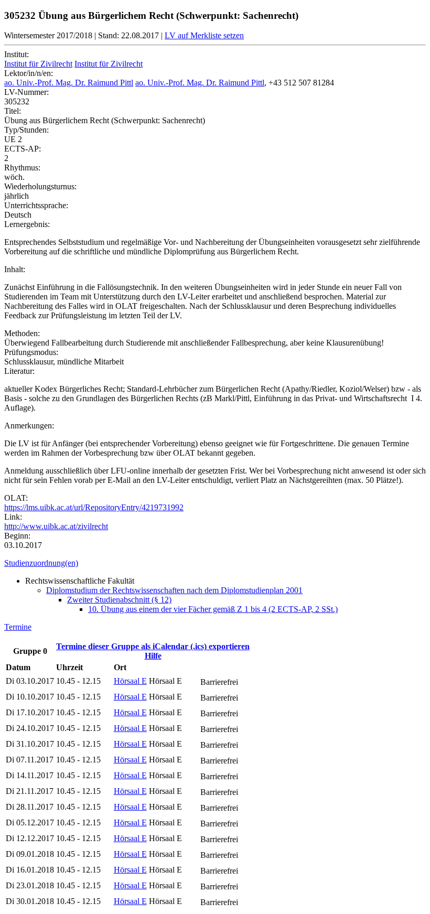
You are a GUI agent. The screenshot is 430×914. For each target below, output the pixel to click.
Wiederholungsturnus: (40, 186)
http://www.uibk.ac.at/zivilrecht (56, 526)
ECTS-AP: (22, 148)
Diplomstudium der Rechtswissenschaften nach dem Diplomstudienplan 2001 (174, 590)
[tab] (215, 563)
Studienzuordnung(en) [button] (41, 562)
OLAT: (16, 497)
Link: (13, 516)
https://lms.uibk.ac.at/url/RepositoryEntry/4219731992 (94, 507)
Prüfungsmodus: (31, 352)
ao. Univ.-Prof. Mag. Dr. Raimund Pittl (68, 82)
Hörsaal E (130, 680)
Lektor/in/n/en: (28, 73)
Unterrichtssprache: (36, 205)
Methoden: (22, 333)
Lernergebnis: (27, 224)
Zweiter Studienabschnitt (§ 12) (119, 599)
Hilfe (153, 655)
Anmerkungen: (29, 425)
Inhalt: (14, 269)
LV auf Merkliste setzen (204, 35)
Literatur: (19, 371)
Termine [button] (17, 626)
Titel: (12, 110)
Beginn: (17, 535)
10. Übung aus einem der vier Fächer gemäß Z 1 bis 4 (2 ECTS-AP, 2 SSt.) (213, 609)
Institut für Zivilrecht (38, 63)
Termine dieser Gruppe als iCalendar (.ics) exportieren (153, 646)
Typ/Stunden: (26, 129)
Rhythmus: (22, 167)
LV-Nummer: (26, 92)
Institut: (16, 54)
